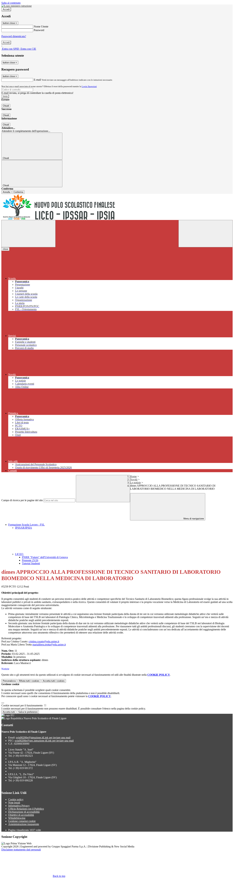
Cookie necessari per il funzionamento (22, 705)
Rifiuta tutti (29, 681)
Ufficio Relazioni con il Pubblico (26, 808)
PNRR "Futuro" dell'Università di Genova (45, 557)
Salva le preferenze (28, 712)
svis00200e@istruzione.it (43, 737)
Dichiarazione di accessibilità (24, 811)
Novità (133, 479)
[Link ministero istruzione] (16, 5)
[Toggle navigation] (28, 233)
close (5, 249)
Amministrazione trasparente (23, 824)
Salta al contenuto (11, 2)
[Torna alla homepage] (117, 207)
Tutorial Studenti (31, 563)
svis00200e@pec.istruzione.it (44, 740)
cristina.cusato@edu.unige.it (44, 641)
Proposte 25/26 (30, 560)
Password (39, 30)
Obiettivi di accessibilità (21, 814)
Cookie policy (15, 799)
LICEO (19, 554)
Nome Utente (41, 26)
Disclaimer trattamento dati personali (21, 849)
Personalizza (9, 681)
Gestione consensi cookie (22, 821)
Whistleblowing (16, 818)
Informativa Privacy (19, 805)
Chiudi (6, 105)
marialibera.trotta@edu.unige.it (49, 644)
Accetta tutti (54, 681)
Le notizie (135, 482)
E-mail (37, 79)
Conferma (18, 192)
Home (133, 476)
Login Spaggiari (89, 86)
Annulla (6, 192)
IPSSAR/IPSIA (23, 527)
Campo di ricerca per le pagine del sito (22, 500)
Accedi (6, 9)
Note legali (14, 802)
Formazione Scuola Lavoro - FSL (26, 524)
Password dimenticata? (13, 36)
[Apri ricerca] (205, 233)
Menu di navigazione (193, 518)
